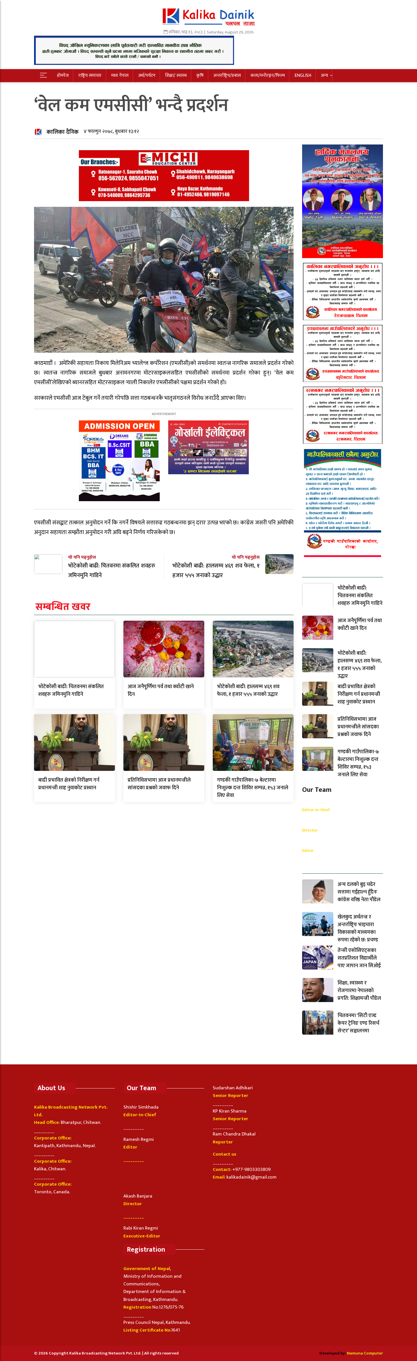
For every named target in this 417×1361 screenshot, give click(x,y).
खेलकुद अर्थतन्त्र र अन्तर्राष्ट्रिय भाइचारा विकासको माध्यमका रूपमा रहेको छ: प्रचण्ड (358, 928)
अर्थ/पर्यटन (146, 75)
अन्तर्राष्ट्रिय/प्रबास (227, 75)
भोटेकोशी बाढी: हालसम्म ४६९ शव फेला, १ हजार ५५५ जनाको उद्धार (248, 690)
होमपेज (63, 75)
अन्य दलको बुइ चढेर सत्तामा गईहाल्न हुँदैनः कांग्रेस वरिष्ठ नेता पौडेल (359, 892)
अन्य (324, 75)
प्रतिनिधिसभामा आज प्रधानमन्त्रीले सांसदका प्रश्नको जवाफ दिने (159, 784)
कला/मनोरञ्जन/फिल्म (267, 75)
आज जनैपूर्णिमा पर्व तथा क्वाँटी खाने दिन (161, 690)
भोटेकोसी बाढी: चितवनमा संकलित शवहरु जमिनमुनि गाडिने (71, 690)
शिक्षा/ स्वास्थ (176, 75)
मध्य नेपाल (120, 75)
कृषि (200, 75)
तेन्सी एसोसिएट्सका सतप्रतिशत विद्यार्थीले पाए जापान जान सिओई (359, 958)
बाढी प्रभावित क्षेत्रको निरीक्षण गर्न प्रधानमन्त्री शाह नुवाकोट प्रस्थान (68, 784)
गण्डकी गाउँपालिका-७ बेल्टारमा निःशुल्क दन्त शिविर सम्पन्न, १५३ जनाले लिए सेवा (252, 788)
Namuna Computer (365, 1353)
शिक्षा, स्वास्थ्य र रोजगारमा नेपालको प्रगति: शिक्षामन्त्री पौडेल (359, 991)
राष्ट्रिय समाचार (90, 75)
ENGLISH (302, 75)
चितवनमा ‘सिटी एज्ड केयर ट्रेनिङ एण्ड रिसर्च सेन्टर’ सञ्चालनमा (358, 1023)
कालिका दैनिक (63, 132)
